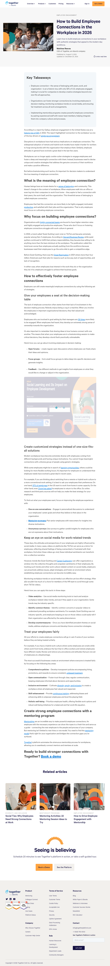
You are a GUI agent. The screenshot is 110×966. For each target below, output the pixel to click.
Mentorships (29, 722)
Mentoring (28, 896)
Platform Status (30, 915)
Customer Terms (54, 900)
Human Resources (55, 941)
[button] (30, 4)
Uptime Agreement (55, 919)
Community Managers (56, 955)
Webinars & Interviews (80, 904)
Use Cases (28, 911)
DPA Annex (53, 929)
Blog (74, 896)
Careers (27, 932)
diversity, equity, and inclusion (69, 686)
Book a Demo (44, 868)
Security (51, 915)
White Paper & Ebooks (80, 900)
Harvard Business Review (73, 237)
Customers (52, 4)
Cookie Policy (53, 904)
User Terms (53, 896)
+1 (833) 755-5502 (79, 932)
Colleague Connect (31, 900)
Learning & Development (53, 946)
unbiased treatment (75, 673)
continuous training (61, 694)
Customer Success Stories (81, 907)
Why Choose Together (32, 928)
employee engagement (50, 136)
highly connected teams (50, 223)
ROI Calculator (77, 915)
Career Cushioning (64, 561)
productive (28, 207)
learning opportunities (70, 468)
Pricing (61, 4)
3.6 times (81, 320)
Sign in (87, 4)
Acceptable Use (54, 907)
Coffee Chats (29, 904)
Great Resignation (61, 255)
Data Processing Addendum (54, 924)
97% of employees (40, 486)
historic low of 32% (31, 133)
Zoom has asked (45, 489)
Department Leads (55, 951)
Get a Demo (98, 4)
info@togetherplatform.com (82, 928)
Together (28, 743)
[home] (11, 4)
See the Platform (64, 868)
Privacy (51, 911)
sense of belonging (66, 187)
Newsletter (76, 911)
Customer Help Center (32, 936)
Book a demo (51, 757)
